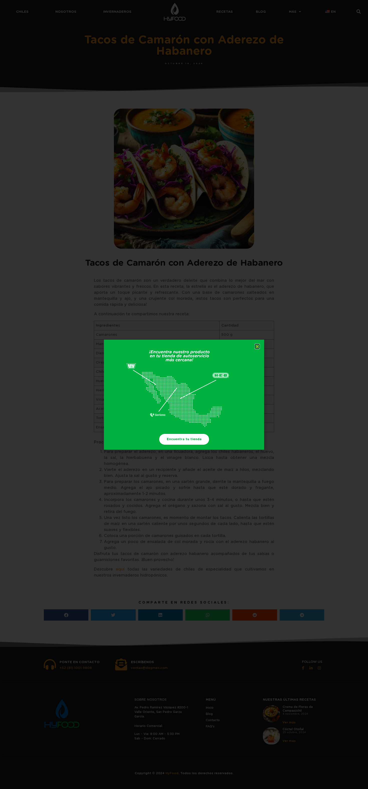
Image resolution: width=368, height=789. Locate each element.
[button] (257, 346)
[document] (184, 394)
